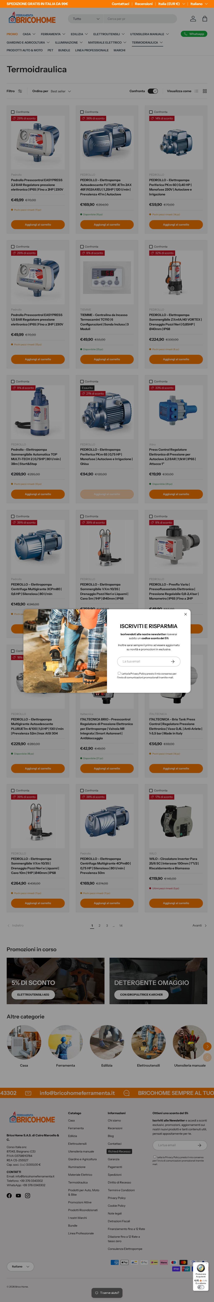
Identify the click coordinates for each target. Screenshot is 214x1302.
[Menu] (207, 1264)
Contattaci (120, 4)
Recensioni (144, 4)
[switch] (200, 1287)
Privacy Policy (138, 673)
